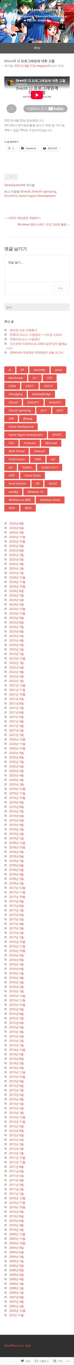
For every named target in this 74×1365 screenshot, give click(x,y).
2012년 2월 (16, 1149)
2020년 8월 (16, 757)
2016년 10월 (17, 951)
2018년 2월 (16, 883)
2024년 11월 (17, 582)
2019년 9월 (16, 802)
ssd (53, 459)
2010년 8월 (16, 1216)
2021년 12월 (17, 685)
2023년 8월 (16, 622)
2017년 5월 (16, 919)
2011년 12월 (17, 1158)
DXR (11, 419)
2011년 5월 (16, 1176)
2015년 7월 (16, 1018)
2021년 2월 (16, 730)
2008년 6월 (16, 1275)
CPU (49, 378)
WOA (12, 508)
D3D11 (30, 386)
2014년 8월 (16, 1059)
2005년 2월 (16, 1306)
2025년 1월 (16, 573)
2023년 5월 (16, 636)
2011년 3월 (16, 1185)
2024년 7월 (16, 595)
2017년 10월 (17, 897)
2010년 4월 (16, 1225)
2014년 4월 (16, 1068)
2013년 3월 (16, 1104)
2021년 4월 (16, 721)
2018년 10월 (17, 847)
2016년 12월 (17, 942)
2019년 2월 (16, 834)
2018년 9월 (16, 852)
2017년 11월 (17, 892)
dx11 (44, 410)
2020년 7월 (16, 762)
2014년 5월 (16, 1063)
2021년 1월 (16, 735)
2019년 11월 (17, 793)
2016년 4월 (16, 978)
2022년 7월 (16, 663)
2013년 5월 (16, 1095)
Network (39, 451)
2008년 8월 (16, 1270)
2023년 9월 (16, 618)
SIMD (37, 459)
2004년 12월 (17, 1311)
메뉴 (37, 48)
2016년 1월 (16, 991)
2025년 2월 (16, 568)
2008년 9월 (16, 1266)
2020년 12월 (17, 739)
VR (37, 483)
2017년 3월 (16, 928)
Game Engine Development (37, 196)
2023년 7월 (16, 627)
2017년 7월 (16, 910)
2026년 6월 (16, 528)
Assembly (39, 370)
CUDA (12, 386)
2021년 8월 (16, 703)
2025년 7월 (16, 555)
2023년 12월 (17, 609)
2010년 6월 (16, 1221)
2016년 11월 (17, 946)
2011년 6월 (16, 1171)
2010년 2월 (16, 1230)
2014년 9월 (16, 1054)
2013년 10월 (17, 1077)
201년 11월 (16, 1315)
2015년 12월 (17, 996)
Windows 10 (35, 492)
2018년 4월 (16, 874)
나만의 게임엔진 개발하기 (24, 218)
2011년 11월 (17, 1162)
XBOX (28, 508)
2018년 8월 (16, 856)
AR (22, 370)
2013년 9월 (16, 1081)
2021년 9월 (16, 699)
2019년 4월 (16, 825)
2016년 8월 (16, 960)
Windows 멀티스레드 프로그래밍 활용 (41, 224)
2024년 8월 (16, 591)
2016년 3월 (16, 982)
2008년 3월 (16, 1284)
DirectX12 (10, 196)
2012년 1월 (16, 1153)
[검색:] (37, 307)
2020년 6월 (16, 766)
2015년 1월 (16, 1045)
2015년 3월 (16, 1036)
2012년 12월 (17, 1117)
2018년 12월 (17, 843)
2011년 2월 (16, 1189)
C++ (35, 378)
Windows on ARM (19, 500)
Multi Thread (16, 451)
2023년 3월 (16, 645)
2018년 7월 (16, 861)
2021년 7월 (16, 708)
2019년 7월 (16, 811)
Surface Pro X (49, 467)
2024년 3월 (16, 604)
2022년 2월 (16, 676)
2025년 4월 (16, 564)
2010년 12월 (17, 1198)
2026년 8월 (16, 523)
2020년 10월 (17, 748)
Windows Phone (50, 500)
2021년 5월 (16, 717)
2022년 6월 (16, 667)
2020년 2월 (16, 784)
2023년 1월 (16, 654)
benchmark (16, 378)
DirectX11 (33, 402)
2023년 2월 (16, 649)
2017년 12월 (17, 888)
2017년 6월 (16, 915)
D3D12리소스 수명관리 (25, 339)
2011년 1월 (16, 1194)
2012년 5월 (16, 1140)
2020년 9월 (16, 753)
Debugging (15, 394)
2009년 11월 (17, 1239)
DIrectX (25, 191)
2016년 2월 (16, 987)
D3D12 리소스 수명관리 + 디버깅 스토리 (36, 335)
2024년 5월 (16, 600)
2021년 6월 (16, 712)
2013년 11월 (17, 1072)
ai (10, 370)
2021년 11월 (17, 690)
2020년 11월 (17, 744)
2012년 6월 (16, 1135)
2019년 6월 (16, 816)
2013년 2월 (16, 1108)
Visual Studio (32, 475)
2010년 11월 (17, 1203)
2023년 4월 (16, 640)
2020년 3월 (16, 780)
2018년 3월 (16, 879)
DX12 (60, 410)
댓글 (60, 288)
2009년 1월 (16, 1261)
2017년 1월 (16, 937)
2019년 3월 (16, 829)
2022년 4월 (16, 672)
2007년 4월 (16, 1302)
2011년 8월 (16, 1167)
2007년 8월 (16, 1297)
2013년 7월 (16, 1090)
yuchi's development (37, 10)
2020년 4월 (16, 775)
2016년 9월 (16, 955)
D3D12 (48, 386)
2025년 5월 (16, 559)
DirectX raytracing (44, 191)
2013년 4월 (16, 1099)
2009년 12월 (17, 1234)
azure (58, 370)
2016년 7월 (16, 964)
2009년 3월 (16, 1257)
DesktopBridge (41, 394)
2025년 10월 (17, 541)
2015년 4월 (16, 1032)
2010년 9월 (16, 1212)
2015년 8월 (16, 1014)
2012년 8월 (16, 1131)
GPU (11, 443)
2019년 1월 (16, 838)
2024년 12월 (17, 577)
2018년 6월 (16, 865)
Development (13, 185)
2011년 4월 (16, 1180)
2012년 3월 (16, 1144)
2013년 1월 (16, 1113)
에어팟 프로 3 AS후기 (23, 330)
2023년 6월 (16, 631)
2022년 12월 (17, 658)
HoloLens (30, 443)
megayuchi (43, 66)
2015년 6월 (16, 1023)
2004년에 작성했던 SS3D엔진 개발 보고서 (37, 352)
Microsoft (51, 443)
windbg (13, 492)
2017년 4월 (16, 924)
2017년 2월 (16, 933)
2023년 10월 (17, 613)
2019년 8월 (16, 807)
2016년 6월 (16, 969)
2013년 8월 (16, 1086)
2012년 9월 (16, 1126)
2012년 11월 (17, 1122)
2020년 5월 (16, 771)
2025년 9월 (16, 546)
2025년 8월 (16, 550)
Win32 (53, 483)
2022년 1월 (16, 681)
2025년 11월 (17, 537)
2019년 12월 (17, 789)
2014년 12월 (17, 1050)
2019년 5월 (16, 820)
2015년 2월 (16, 1041)
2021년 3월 (16, 726)
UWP (12, 475)
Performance (17, 459)
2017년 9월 (16, 901)
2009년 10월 (17, 1243)
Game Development (21, 427)
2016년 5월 (16, 973)
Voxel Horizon (17, 483)
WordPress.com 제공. (17, 1346)
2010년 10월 (17, 1207)
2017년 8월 (16, 906)
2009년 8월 (16, 1248)
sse (11, 467)
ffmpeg (27, 419)
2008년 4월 (16, 1279)
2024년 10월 (17, 586)
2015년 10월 (17, 1005)
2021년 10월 (17, 694)
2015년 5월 (16, 1027)
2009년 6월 (16, 1252)
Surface (27, 467)
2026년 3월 (16, 532)
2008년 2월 (16, 1288)
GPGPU (56, 435)
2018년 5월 (16, 870)
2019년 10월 (17, 798)
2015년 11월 (17, 1000)
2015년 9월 (16, 1009)
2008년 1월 (16, 1293)
